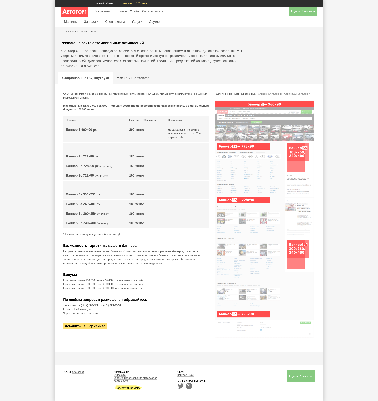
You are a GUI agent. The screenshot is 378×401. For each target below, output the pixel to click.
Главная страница (244, 93)
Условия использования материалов (135, 377)
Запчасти (91, 22)
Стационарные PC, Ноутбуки (85, 78)
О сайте (134, 11)
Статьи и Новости (152, 11)
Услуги (137, 22)
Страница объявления (297, 93)
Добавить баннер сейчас (85, 326)
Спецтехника (115, 22)
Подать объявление (303, 11)
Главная (122, 11)
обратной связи (89, 313)
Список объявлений (270, 93)
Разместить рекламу (128, 387)
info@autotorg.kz (82, 309)
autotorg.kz (78, 371)
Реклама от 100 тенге (134, 3)
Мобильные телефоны (135, 78)
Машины (70, 22)
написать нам (185, 374)
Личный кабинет (104, 3)
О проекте (120, 374)
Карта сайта (121, 380)
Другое (154, 22)
